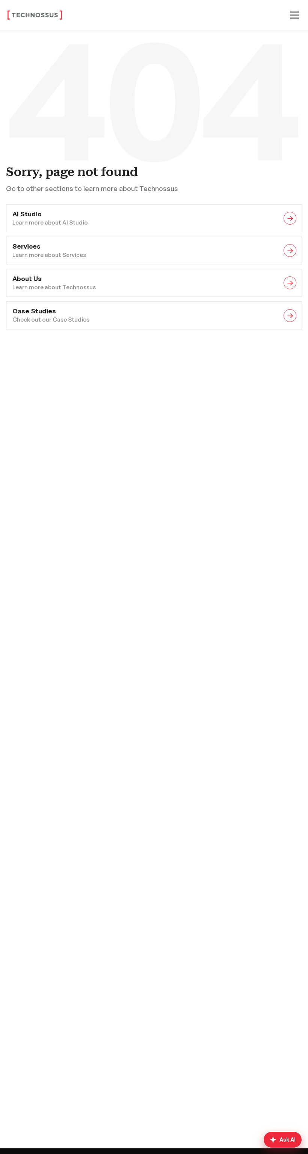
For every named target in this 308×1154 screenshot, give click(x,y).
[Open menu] (294, 15)
